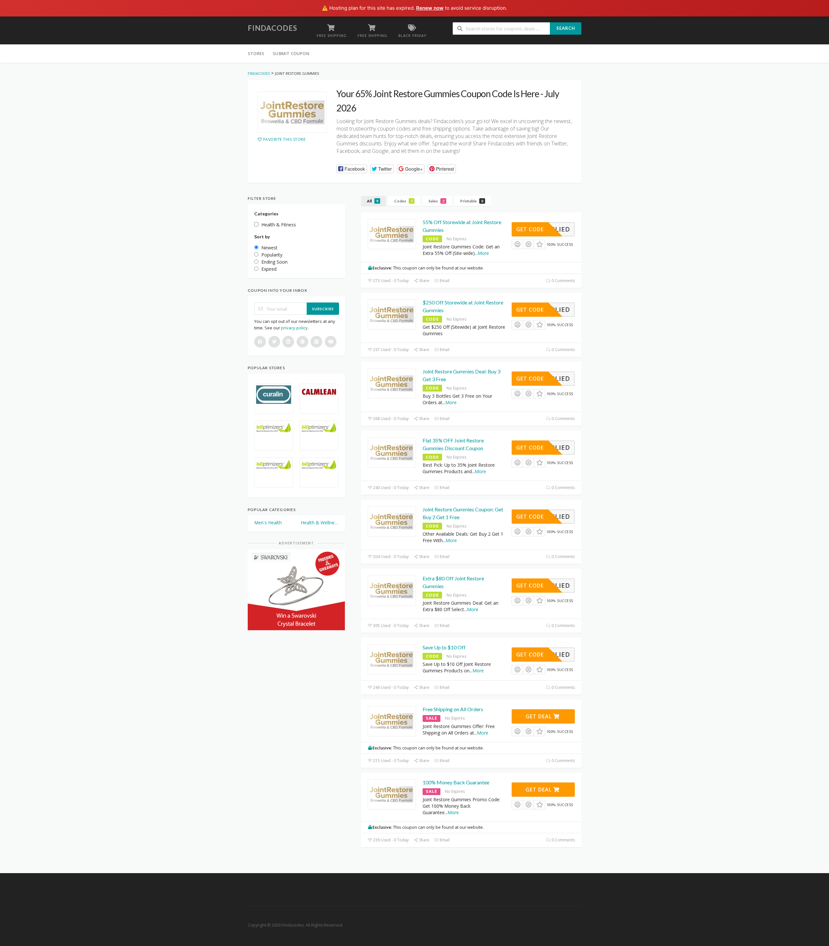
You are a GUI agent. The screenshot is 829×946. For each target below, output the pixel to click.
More (483, 253)
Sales (436, 201)
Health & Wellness (319, 522)
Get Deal (539, 716)
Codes (403, 201)
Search (565, 28)
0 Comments (563, 280)
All (372, 201)
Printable (471, 201)
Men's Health (268, 522)
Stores (256, 53)
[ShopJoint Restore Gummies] (292, 112)
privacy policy (294, 328)
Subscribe (323, 309)
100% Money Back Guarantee (456, 782)
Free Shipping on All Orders (453, 709)
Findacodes (272, 28)
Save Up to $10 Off (444, 647)
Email (444, 280)
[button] (351, 169)
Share (423, 280)
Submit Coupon (291, 53)
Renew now (430, 8)
